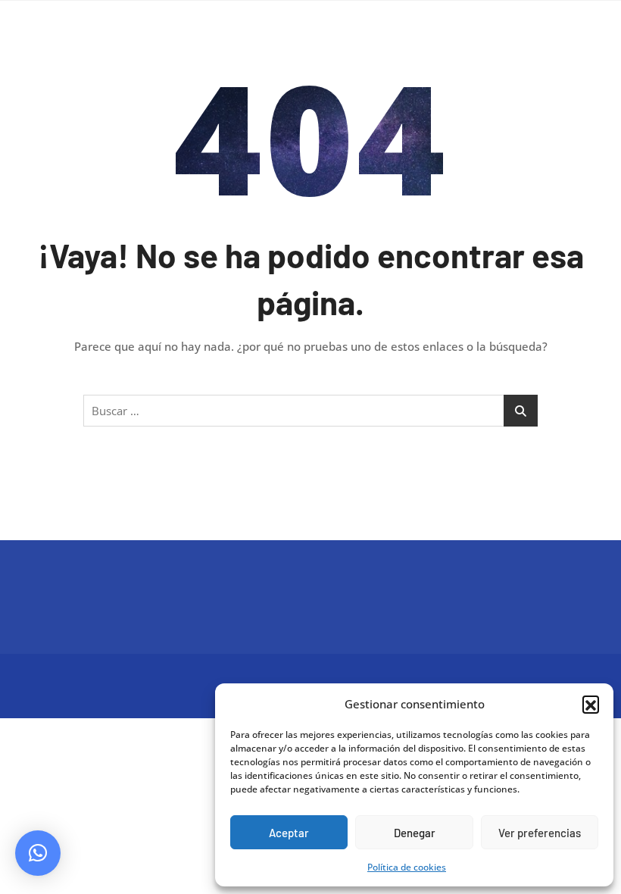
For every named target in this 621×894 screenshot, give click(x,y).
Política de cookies (406, 867)
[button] (590, 703)
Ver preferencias (539, 832)
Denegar (414, 832)
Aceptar (289, 832)
